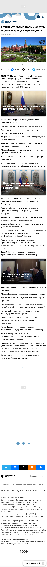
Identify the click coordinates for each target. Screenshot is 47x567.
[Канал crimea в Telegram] (6, 467)
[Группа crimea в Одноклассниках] (32, 467)
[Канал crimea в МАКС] (40, 467)
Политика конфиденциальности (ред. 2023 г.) (18, 514)
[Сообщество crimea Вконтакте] (15, 467)
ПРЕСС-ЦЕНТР (17, 491)
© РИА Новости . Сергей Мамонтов (10, 64)
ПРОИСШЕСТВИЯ (29, 484)
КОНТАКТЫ (37, 491)
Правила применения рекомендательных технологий (22, 516)
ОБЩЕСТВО (17, 484)
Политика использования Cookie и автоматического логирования (21, 510)
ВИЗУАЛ (40, 484)
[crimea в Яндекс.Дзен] (23, 467)
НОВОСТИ (5, 491)
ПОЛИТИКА (7, 484)
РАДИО (28, 491)
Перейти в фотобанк (26, 64)
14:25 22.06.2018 (6, 34)
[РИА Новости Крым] (9, 21)
